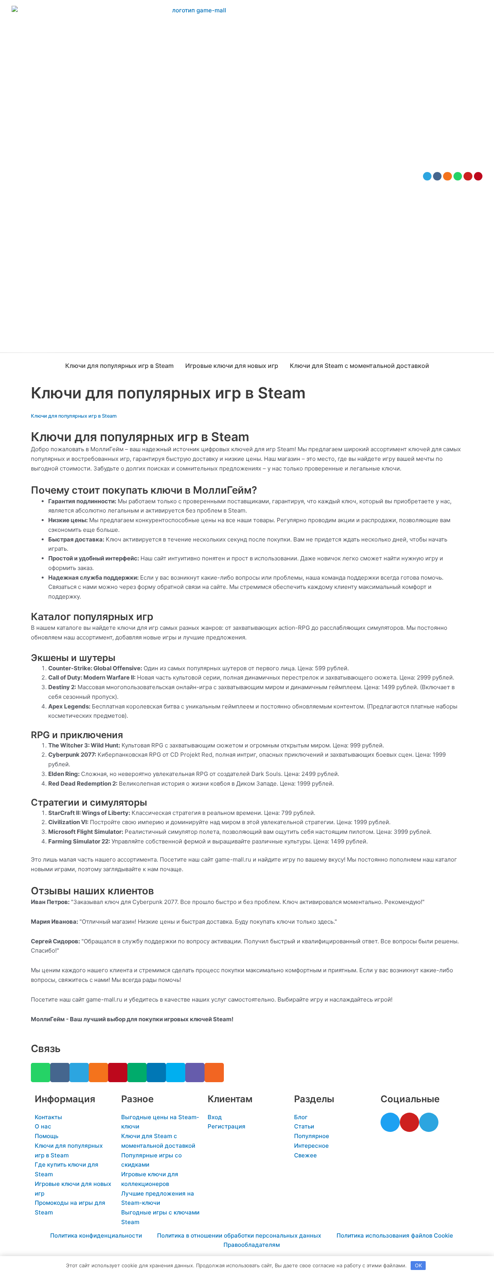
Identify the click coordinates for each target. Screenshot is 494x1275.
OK (418, 1265)
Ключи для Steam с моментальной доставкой (359, 365)
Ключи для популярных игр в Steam (119, 365)
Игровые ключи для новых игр (231, 365)
